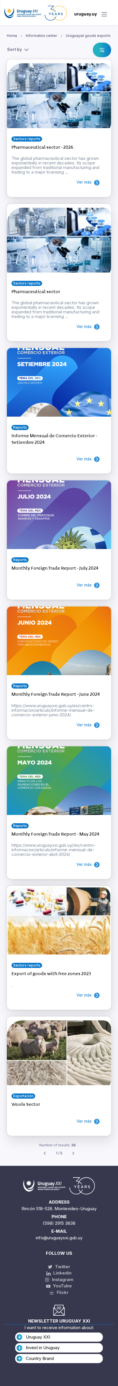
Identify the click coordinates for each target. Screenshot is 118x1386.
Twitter (62, 1266)
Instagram (62, 1279)
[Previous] (44, 1153)
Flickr (60, 1292)
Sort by (14, 49)
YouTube (62, 1285)
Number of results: (57, 1145)
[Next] (73, 1153)
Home (12, 35)
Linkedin (62, 1273)
